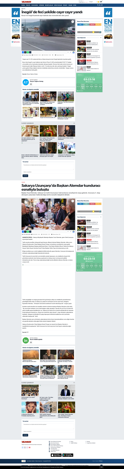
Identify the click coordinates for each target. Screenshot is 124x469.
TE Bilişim (100, 461)
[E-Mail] (31, 84)
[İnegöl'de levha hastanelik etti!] (48, 111)
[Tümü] (100, 37)
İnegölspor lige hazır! (28, 117)
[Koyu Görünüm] (100, 5)
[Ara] (98, 5)
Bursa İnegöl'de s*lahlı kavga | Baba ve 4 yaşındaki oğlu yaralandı (47, 103)
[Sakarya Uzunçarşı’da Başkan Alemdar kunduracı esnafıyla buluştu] (48, 214)
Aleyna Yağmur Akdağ (36, 81)
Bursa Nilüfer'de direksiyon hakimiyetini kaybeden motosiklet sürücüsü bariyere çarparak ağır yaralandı (94, 44)
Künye (72, 441)
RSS (24, 461)
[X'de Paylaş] (25, 52)
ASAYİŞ (88, 41)
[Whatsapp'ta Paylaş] (28, 52)
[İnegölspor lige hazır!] (31, 111)
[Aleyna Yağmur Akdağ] (26, 82)
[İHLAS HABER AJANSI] (26, 340)
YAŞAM (70, 5)
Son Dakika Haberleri (55, 450)
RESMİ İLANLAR (49, 5)
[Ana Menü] (102, 5)
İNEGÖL (28, 5)
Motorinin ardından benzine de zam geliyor (93, 50)
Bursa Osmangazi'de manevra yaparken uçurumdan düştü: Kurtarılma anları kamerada (94, 56)
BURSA (23, 5)
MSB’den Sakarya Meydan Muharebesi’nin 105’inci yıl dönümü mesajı (93, 63)
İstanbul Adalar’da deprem (93, 69)
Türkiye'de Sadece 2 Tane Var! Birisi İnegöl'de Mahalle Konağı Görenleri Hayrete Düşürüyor (47, 377)
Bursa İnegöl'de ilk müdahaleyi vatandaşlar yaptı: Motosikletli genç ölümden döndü (65, 377)
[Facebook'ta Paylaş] (23, 52)
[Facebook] (23, 447)
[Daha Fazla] (30, 52)
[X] (25, 447)
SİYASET (65, 5)
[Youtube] (29, 447)
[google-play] (68, 455)
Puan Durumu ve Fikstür (55, 447)
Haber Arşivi (53, 451)
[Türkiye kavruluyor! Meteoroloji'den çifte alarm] (31, 354)
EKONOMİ (89, 47)
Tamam (101, 467)
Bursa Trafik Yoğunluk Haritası (57, 445)
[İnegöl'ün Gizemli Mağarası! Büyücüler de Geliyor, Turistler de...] (66, 354)
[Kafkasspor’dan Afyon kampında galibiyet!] (66, 96)
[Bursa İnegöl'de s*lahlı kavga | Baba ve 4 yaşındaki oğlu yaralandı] (48, 96)
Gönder (25, 175)
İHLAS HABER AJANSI (27, 234)
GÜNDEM (41, 5)
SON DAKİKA (34, 5)
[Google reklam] (16, 27)
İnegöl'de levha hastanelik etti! (47, 117)
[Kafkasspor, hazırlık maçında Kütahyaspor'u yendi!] (66, 111)
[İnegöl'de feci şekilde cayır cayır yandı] (48, 35)
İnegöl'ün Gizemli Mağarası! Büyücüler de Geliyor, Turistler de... (65, 361)
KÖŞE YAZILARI (58, 5)
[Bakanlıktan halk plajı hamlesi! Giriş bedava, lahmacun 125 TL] (31, 370)
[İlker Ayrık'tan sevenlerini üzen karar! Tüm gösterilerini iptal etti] (48, 354)
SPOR (74, 5)
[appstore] (56, 455)
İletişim (88, 441)
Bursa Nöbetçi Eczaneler (56, 441)
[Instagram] (27, 447)
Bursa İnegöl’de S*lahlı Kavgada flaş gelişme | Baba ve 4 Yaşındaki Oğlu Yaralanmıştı (31, 103)
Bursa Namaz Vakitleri (55, 444)
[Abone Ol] (73, 52)
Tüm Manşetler (54, 448)
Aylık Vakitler (80, 90)
